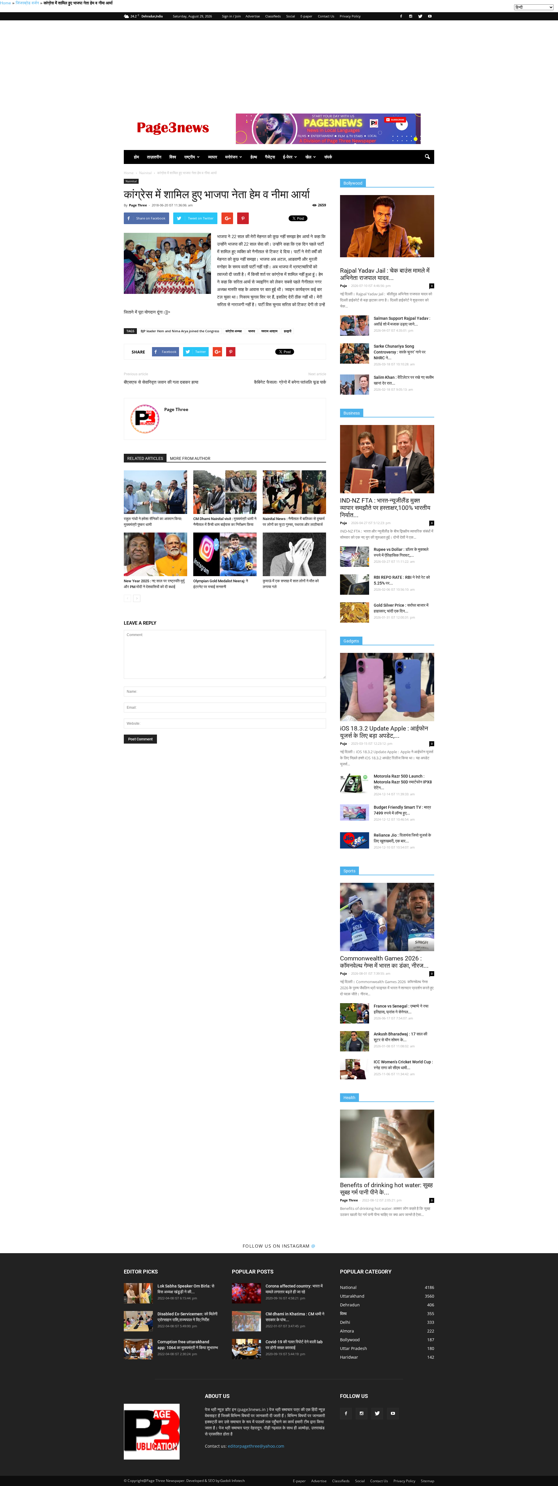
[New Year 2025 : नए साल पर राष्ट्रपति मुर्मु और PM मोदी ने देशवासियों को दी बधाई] (155, 554)
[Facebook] (401, 16)
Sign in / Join (231, 16)
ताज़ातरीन (154, 157)
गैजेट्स (270, 157)
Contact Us (326, 16)
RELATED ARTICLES (145, 458)
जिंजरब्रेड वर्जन (27, 3)
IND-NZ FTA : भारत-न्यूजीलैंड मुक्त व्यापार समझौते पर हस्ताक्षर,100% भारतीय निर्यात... (385, 508)
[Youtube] (429, 16)
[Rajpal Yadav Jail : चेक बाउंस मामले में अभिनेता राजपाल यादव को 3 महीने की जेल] (387, 226)
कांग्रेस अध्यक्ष (234, 331)
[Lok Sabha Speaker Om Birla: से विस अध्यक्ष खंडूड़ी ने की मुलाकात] (138, 1293)
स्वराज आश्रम (269, 331)
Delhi (345, 1322)
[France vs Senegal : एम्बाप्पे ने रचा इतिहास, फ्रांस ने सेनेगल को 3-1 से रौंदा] (354, 1013)
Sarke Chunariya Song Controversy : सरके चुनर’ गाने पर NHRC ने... (399, 352)
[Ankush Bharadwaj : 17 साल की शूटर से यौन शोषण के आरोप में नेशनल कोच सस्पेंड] (354, 1041)
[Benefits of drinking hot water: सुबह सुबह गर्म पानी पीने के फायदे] (387, 1144)
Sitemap (427, 1480)
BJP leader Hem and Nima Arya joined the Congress (180, 331)
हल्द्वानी (287, 331)
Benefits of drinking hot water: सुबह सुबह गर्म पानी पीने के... (386, 1189)
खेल (308, 157)
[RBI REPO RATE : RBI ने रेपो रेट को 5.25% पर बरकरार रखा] (354, 584)
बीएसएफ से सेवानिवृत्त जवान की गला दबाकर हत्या (161, 382)
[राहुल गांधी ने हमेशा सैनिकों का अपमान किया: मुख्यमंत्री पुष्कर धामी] (155, 492)
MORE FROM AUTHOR (190, 458)
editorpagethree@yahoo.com (256, 1446)
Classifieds (273, 16)
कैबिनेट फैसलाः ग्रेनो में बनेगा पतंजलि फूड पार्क (290, 382)
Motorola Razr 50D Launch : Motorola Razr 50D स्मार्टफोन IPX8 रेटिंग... (403, 782)
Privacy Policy (350, 16)
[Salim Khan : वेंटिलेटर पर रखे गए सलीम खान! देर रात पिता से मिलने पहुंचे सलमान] (354, 384)
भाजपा (251, 331)
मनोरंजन (231, 157)
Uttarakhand (352, 1296)
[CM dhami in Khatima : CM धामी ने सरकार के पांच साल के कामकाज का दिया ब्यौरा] (246, 1321)
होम (136, 157)
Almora (347, 1331)
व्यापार (212, 157)
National (348, 1287)
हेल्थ (254, 157)
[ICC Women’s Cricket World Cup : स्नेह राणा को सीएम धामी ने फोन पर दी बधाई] (354, 1069)
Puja (343, 285)
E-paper (306, 16)
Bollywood (350, 1339)
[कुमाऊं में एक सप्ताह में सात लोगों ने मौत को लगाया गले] (294, 554)
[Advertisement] (279, 64)
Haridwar (349, 1357)
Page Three (138, 205)
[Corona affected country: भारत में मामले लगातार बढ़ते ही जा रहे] (246, 1293)
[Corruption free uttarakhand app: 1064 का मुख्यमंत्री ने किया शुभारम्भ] (138, 1349)
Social (290, 16)
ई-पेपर (287, 157)
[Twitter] (420, 16)
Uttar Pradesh (353, 1348)
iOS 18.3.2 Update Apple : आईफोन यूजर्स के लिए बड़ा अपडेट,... (384, 732)
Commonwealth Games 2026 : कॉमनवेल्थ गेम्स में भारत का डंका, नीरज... (384, 962)
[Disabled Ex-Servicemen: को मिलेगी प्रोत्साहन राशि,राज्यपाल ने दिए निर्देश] (138, 1321)
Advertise (253, 16)
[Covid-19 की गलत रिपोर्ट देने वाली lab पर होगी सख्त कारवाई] (246, 1349)
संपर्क (328, 157)
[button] (427, 157)
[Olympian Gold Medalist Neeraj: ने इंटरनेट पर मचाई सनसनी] (225, 554)
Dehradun (350, 1305)
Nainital (131, 181)
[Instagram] (410, 16)
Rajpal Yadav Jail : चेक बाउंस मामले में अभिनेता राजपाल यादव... (385, 274)
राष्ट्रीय (189, 157)
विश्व (172, 157)
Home (5, 3)
